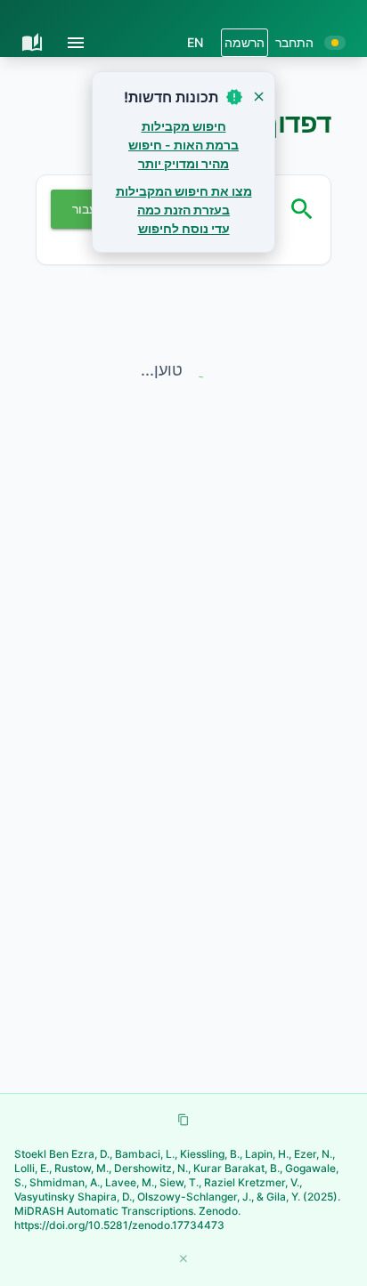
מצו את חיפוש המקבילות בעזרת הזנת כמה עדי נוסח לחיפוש (184, 209)
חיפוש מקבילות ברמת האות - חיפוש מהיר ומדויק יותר (183, 144)
